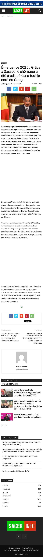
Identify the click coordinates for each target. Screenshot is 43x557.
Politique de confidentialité (30, 550)
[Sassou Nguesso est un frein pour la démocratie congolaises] (7, 417)
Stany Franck (7, 84)
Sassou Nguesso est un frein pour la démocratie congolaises (20, 457)
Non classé (7, 496)
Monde (5, 492)
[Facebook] (18, 536)
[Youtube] (24, 536)
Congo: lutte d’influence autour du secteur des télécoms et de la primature (19, 465)
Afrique (5, 485)
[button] (40, 11)
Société (5, 506)
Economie (6, 489)
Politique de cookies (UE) (12, 550)
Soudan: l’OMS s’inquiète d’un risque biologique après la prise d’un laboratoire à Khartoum (10, 337)
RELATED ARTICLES (10, 381)
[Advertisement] (21, 40)
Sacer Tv (6, 503)
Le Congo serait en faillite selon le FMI (16, 471)
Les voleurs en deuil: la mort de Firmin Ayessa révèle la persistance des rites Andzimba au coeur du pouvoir (22, 450)
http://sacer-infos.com (21, 369)
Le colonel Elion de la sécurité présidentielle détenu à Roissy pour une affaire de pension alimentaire (32, 338)
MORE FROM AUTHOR (10, 384)
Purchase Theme (27, 548)
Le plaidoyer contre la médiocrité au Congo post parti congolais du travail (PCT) (27, 392)
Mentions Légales (14, 548)
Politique (4, 63)
